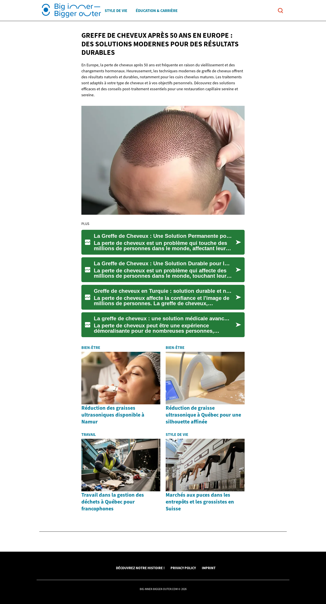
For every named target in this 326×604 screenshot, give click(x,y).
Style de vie (116, 10)
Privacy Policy (183, 568)
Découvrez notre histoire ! (140, 568)
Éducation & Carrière (157, 10)
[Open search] (280, 10)
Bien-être (90, 347)
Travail (88, 434)
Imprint (209, 568)
